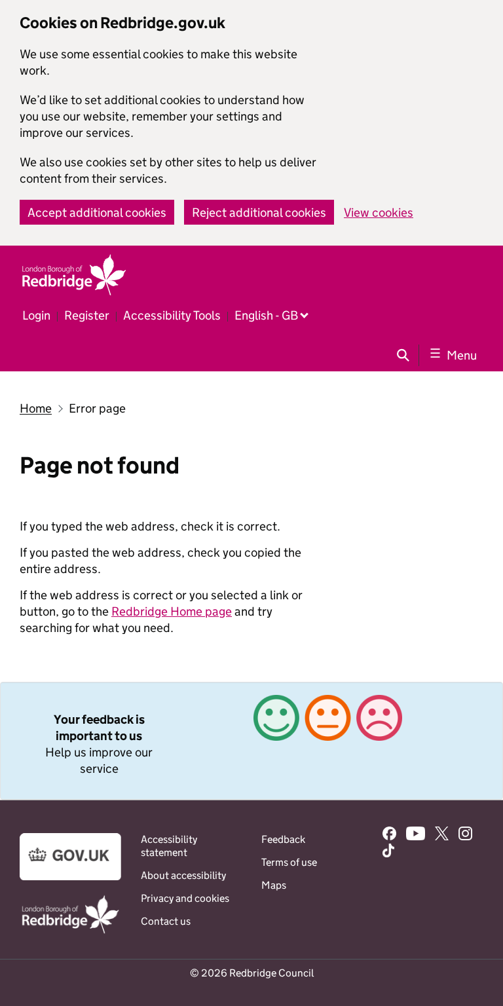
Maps (273, 885)
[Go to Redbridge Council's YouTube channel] (416, 835)
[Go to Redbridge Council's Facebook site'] (389, 835)
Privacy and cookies (185, 898)
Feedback (283, 839)
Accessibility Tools (172, 315)
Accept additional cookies (97, 212)
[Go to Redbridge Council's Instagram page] (465, 835)
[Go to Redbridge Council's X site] (442, 835)
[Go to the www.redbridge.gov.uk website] (70, 932)
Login (36, 315)
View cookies (378, 212)
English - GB (266, 315)
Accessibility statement (169, 846)
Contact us (166, 921)
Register (86, 315)
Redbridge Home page (171, 611)
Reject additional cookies (259, 212)
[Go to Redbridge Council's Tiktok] (388, 852)
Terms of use (289, 862)
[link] (251, 741)
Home (36, 408)
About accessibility (183, 875)
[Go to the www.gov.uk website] (70, 876)
